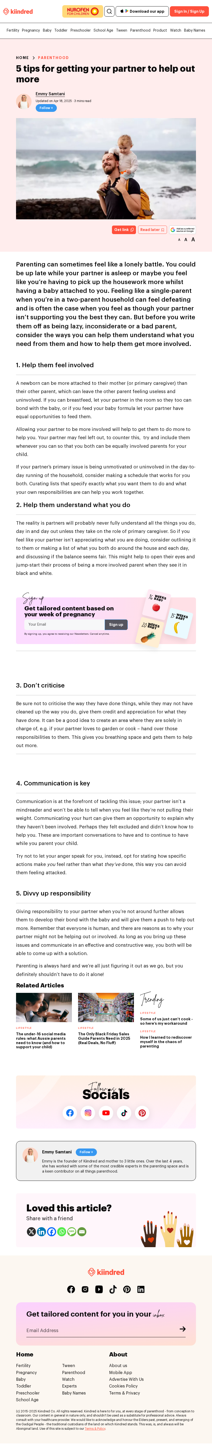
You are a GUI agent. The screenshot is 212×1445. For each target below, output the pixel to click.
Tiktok (124, 1113)
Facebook (70, 1113)
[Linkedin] (41, 1231)
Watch (175, 30)
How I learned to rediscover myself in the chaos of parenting (166, 1042)
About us (118, 1366)
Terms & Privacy (124, 1393)
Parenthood (140, 30)
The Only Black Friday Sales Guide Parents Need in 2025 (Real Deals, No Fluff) (104, 1038)
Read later (150, 230)
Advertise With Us (126, 1379)
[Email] (81, 1231)
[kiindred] (18, 11)
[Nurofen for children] (82, 11)
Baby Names (194, 30)
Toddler (60, 30)
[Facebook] (51, 1231)
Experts (69, 1386)
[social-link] (71, 1289)
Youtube (106, 1113)
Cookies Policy (123, 1386)
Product (160, 30)
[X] (31, 1231)
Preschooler (81, 30)
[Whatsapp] (61, 1231)
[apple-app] (122, 11)
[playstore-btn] (127, 11)
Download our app (147, 11)
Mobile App (120, 1373)
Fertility (13, 30)
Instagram (88, 1113)
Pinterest (142, 1113)
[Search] (109, 11)
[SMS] (71, 1231)
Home (22, 58)
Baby (47, 30)
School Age (103, 30)
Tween (121, 30)
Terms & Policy (95, 1428)
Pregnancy (31, 30)
